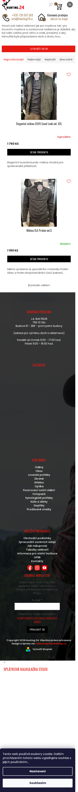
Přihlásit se (37, 629)
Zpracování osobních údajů (37, 542)
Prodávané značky (39, 509)
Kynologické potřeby (39, 498)
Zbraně (39, 478)
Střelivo (39, 482)
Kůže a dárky (39, 501)
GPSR (37, 557)
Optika (39, 486)
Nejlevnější (34, 59)
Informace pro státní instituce (37, 553)
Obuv (39, 471)
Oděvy (39, 467)
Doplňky (39, 505)
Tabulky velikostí (37, 549)
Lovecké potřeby (39, 475)
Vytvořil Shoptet (42, 649)
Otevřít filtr (39, 49)
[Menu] (69, 4)
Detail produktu (39, 152)
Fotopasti (39, 494)
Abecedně (66, 59)
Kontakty (37, 561)
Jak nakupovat (37, 546)
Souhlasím (37, 783)
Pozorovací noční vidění (39, 490)
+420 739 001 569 (22, 15)
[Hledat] (50, 4)
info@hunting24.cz (22, 19)
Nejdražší (50, 59)
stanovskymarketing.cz (50, 643)
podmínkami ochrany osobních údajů (37, 619)
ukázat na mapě (59, 19)
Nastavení (38, 771)
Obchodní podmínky (37, 538)
